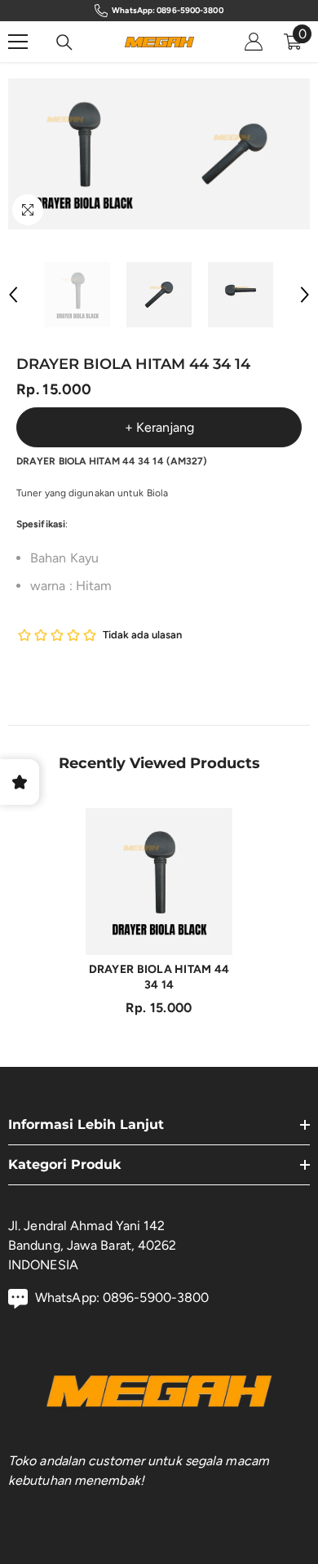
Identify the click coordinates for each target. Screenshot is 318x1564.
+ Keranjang (159, 427)
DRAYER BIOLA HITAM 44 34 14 (159, 977)
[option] (83, 153)
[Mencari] (64, 42)
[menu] (18, 41)
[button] (13, 294)
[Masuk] (254, 42)
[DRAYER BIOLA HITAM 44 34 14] (159, 881)
